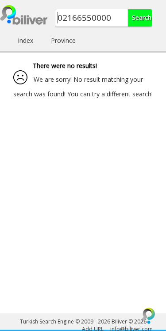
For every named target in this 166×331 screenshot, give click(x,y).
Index (25, 40)
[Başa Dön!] (148, 315)
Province (63, 40)
